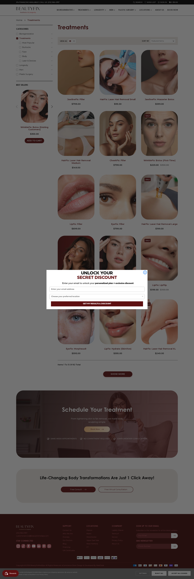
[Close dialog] (145, 272)
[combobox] (96, 296)
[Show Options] (142, 296)
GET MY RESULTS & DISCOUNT (97, 304)
